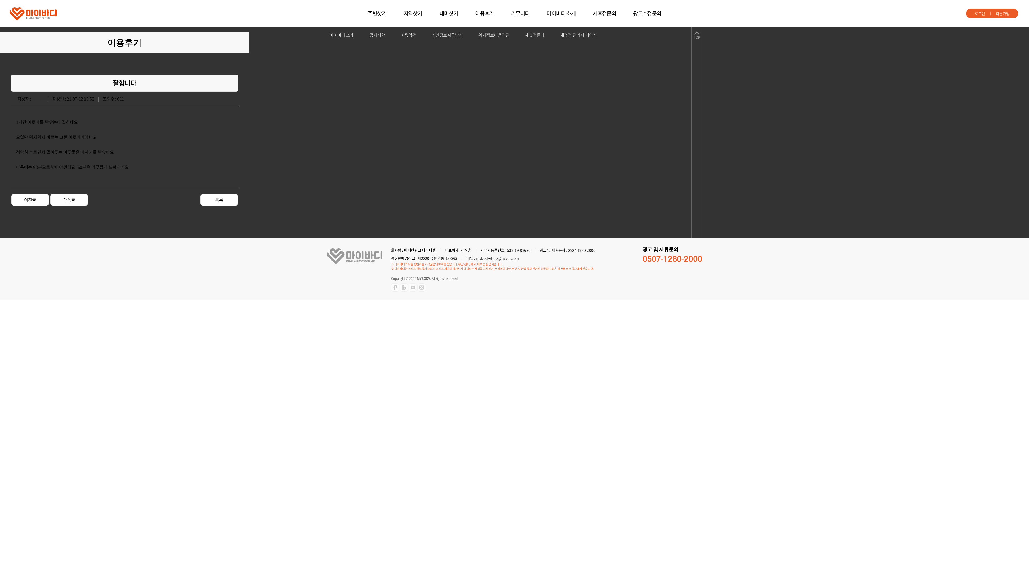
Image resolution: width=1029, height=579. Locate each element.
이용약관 (408, 35)
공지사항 (377, 35)
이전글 (30, 199)
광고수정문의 (647, 13)
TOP (697, 37)
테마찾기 (448, 13)
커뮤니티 (520, 13)
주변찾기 (377, 13)
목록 (219, 199)
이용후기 (484, 13)
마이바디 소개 (561, 13)
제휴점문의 (604, 13)
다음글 (69, 199)
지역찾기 (413, 13)
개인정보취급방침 (447, 35)
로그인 (980, 13)
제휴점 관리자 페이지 (578, 35)
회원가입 (1002, 13)
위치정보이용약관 (493, 35)
